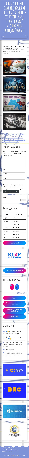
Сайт (4, 178)
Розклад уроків (14, 243)
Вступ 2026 (14, 316)
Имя (4, 169)
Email (5, 174)
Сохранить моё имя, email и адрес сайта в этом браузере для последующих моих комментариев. (13, 187)
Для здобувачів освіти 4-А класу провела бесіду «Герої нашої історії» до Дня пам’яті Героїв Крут (13, 140)
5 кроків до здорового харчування (14, 311)
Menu (3, 36)
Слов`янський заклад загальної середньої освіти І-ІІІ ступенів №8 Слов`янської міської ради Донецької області (14, 17)
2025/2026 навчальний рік (14, 270)
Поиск (5, 197)
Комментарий (7, 155)
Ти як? (14, 298)
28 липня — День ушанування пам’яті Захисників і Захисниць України (13, 344)
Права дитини (10, 349)
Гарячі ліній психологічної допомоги (14, 304)
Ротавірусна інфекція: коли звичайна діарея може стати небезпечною (12, 355)
